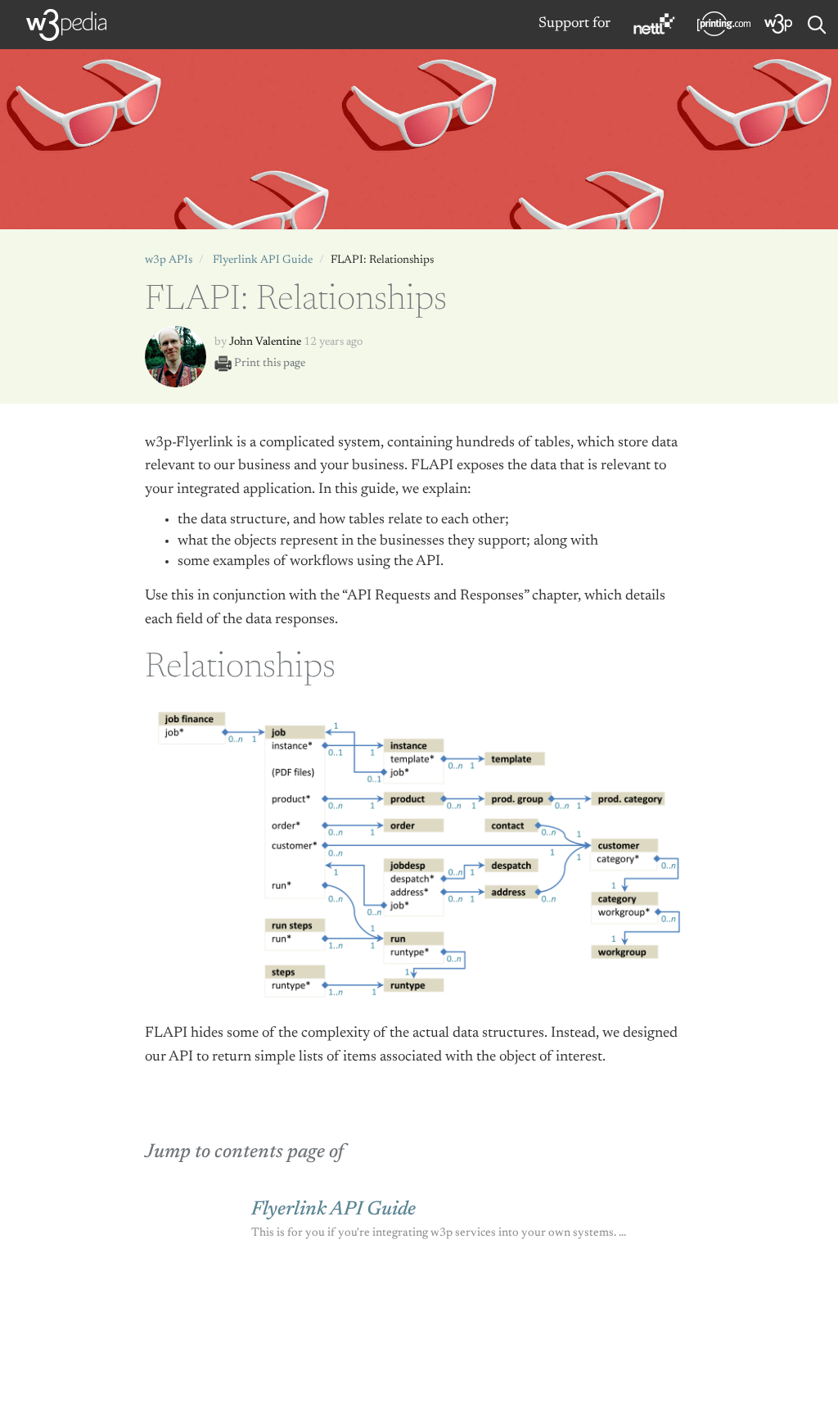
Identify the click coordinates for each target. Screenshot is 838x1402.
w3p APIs (168, 260)
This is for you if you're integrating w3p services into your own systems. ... (438, 1233)
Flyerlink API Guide (263, 260)
